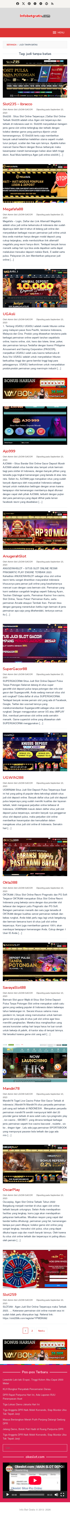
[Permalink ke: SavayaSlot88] (35, 962)
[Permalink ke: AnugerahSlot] (35, 530)
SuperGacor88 (15, 668)
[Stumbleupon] (41, 4)
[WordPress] (46, 4)
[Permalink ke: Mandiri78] (35, 1063)
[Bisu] (56, 1495)
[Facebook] (18, 4)
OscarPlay (11, 1189)
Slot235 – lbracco (17, 104)
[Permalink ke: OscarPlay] (35, 1164)
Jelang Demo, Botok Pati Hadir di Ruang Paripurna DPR (33, 1429)
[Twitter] (23, 4)
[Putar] (8, 1495)
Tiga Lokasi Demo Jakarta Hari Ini (21, 1404)
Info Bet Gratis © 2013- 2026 (35, 1509)
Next (40, 1330)
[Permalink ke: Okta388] (35, 857)
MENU (61, 32)
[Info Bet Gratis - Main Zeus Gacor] (35, 15)
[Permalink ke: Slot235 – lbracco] (35, 78)
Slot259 (9, 1294)
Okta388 (10, 882)
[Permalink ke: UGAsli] (35, 288)
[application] (35, 1480)
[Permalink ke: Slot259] (35, 1269)
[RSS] (52, 4)
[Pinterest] (29, 4)
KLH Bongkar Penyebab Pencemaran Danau (27, 1389)
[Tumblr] (35, 4)
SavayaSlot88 (14, 987)
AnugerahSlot (14, 556)
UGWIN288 (13, 777)
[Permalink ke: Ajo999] (35, 425)
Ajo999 (9, 451)
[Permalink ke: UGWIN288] (35, 752)
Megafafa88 (13, 209)
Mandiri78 (11, 1088)
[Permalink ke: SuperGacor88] (35, 643)
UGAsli (9, 313)
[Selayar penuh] (62, 1495)
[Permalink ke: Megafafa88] (35, 183)
